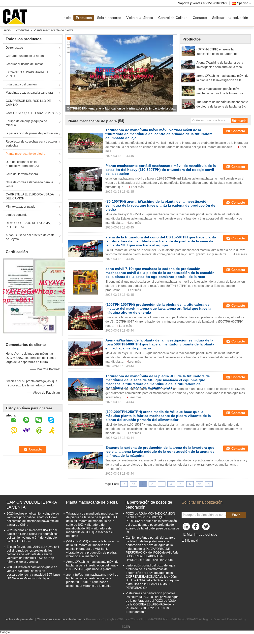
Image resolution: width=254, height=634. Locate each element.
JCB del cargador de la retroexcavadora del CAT (22, 164)
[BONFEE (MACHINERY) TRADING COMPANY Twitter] (206, 528)
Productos (84, 18)
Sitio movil (191, 540)
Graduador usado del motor (24, 64)
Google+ (6, 632)
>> (199, 484)
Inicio (67, 18)
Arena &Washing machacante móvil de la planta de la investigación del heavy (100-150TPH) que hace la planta (92, 565)
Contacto (200, 18)
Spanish (242, 3)
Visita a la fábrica (139, 18)
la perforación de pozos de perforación (32, 133)
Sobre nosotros (109, 18)
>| (209, 484)
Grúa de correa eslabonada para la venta (29, 184)
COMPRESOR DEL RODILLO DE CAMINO (28, 103)
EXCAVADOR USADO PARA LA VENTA (27, 74)
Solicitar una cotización (230, 18)
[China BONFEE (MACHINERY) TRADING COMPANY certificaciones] (30, 295)
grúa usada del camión (21, 84)
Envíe (236, 515)
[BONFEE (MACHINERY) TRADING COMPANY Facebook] (196, 528)
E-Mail (188, 534)
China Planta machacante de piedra (61, 619)
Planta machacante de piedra (25, 153)
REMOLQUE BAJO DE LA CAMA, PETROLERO (28, 225)
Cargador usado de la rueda (25, 56)
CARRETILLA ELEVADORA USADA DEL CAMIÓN (30, 196)
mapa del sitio (206, 534)
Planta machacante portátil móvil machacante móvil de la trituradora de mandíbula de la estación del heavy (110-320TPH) (221, 91)
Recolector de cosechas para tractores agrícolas (32, 143)
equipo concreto (17, 215)
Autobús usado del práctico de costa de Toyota (30, 237)
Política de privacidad (19, 619)
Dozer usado (14, 47)
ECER (126, 627)
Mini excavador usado (20, 206)
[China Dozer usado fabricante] (16, 16)
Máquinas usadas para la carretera (29, 92)
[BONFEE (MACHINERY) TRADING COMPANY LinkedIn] (186, 528)
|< (124, 484)
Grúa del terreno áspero (22, 174)
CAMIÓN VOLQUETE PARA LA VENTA (32, 113)
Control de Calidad (173, 18)
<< (133, 484)
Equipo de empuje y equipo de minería (26, 123)
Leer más (137, 187)
